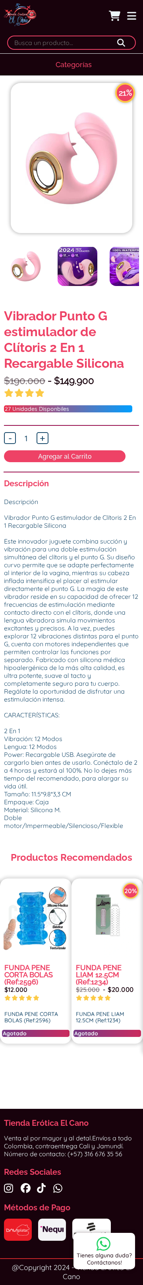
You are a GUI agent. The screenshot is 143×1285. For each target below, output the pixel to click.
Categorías (74, 64)
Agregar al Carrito (65, 456)
